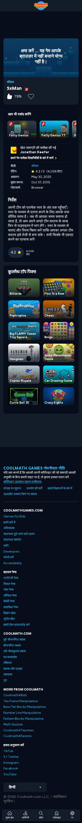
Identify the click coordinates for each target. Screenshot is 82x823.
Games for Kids (14, 516)
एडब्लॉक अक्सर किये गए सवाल (20, 494)
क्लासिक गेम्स (10, 607)
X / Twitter (11, 757)
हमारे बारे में (9, 522)
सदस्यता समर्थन (12, 540)
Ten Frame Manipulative (20, 701)
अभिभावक (9, 528)
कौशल (10, 82)
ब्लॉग (6, 546)
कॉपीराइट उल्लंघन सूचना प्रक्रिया (22, 482)
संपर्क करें (8, 557)
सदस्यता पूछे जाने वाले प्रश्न (19, 534)
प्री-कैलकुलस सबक (14, 651)
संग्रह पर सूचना (12, 488)
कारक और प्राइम (12, 669)
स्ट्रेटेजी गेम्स (10, 578)
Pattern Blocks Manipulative (23, 719)
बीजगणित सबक (12, 645)
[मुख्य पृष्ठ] (41, 5)
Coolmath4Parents (17, 736)
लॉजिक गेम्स (10, 595)
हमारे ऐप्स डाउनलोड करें (16, 625)
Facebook (10, 768)
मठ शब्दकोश (10, 657)
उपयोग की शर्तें (34, 488)
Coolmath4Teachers (18, 730)
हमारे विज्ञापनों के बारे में (60, 488)
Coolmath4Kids (15, 695)
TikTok (8, 751)
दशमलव (7, 674)
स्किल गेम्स (9, 584)
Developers (11, 551)
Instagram (11, 763)
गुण (5, 680)
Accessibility (12, 563)
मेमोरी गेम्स (9, 601)
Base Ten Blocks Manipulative (24, 707)
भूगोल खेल (9, 619)
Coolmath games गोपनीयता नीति (34, 468)
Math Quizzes (13, 724)
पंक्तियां (7, 663)
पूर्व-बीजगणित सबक (14, 639)
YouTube (9, 774)
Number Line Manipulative (22, 713)
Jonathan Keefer (34, 152)
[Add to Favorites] (31, 96)
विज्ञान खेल (9, 613)
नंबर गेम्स (8, 590)
